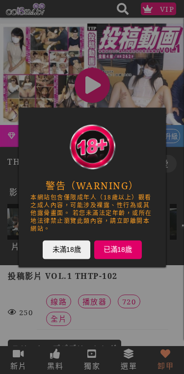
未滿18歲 (66, 249)
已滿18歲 (118, 249)
